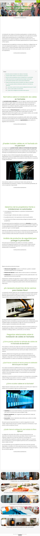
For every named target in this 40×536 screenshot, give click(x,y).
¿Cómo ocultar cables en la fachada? (15, 88)
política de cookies (24, 534)
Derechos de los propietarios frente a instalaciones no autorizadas (19, 77)
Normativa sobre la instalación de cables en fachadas (16, 74)
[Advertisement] (20, 25)
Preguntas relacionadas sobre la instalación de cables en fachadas (19, 82)
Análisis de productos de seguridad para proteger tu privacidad (19, 79)
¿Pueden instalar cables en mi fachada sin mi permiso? (17, 75)
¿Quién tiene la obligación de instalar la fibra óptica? (18, 90)
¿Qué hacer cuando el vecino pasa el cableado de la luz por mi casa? (22, 87)
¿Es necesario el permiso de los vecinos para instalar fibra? (18, 80)
